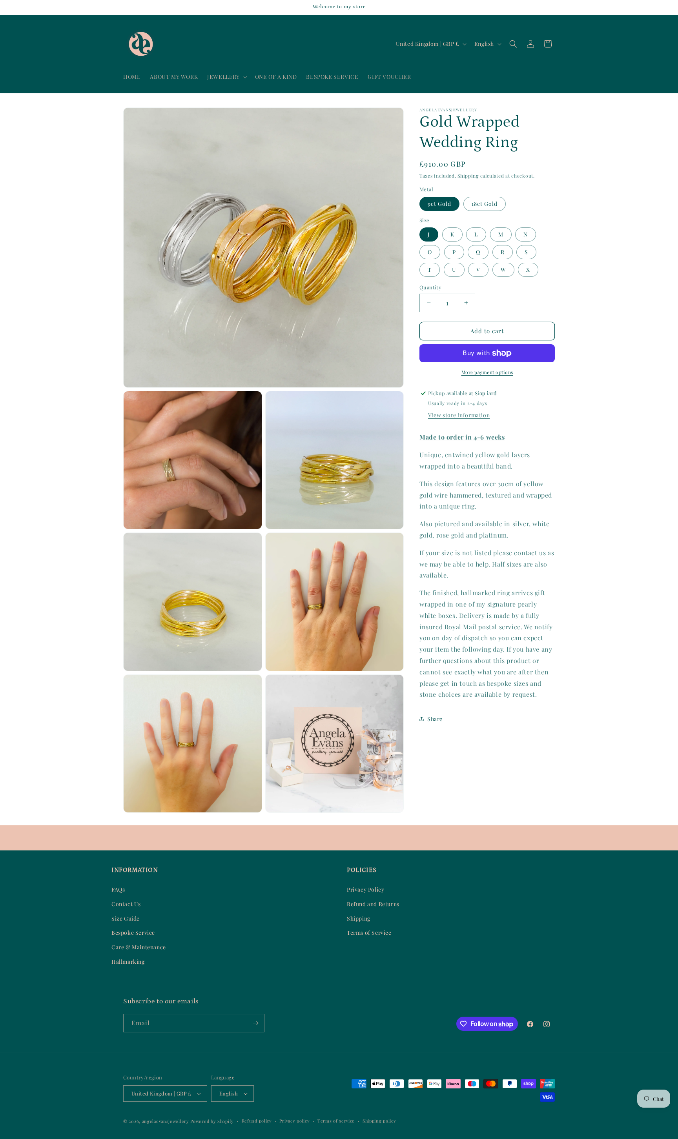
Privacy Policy (365, 889)
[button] (226, 77)
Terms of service (336, 1121)
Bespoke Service (133, 932)
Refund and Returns (373, 904)
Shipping (468, 176)
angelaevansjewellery (165, 1121)
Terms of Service (369, 932)
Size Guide (125, 918)
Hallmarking (128, 961)
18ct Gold (485, 203)
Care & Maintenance (138, 947)
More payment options (487, 372)
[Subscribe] (255, 1023)
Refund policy (257, 1121)
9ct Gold (439, 203)
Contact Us (126, 904)
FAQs (118, 889)
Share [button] (435, 719)
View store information (459, 415)
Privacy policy (294, 1121)
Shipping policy (379, 1121)
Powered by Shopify (212, 1121)
